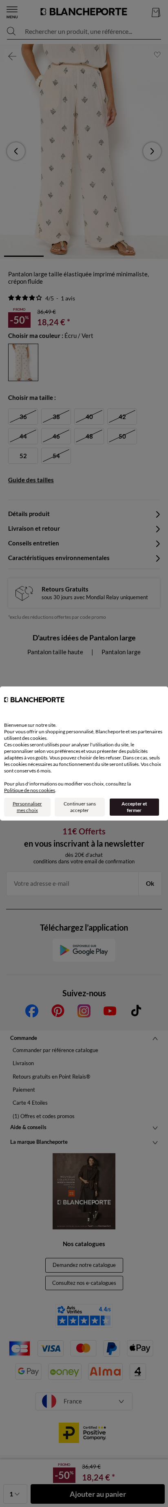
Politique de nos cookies (29, 790)
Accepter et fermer (134, 807)
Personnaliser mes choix (27, 807)
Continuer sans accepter (80, 807)
